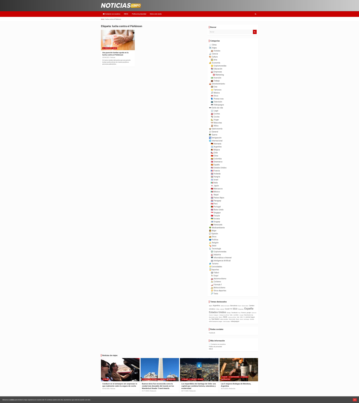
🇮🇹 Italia (214, 183)
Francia (243, 312)
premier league (250, 317)
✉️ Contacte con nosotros (111, 14)
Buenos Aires (245, 305)
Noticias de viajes (110, 355)
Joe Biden (236, 315)
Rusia (237, 319)
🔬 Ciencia (106, 48)
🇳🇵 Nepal (214, 195)
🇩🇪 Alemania (216, 144)
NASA (225, 317)
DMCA (126, 14)
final (239, 312)
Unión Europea (226, 321)
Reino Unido (232, 319)
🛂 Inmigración (215, 138)
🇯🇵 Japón (215, 186)
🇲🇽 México (215, 192)
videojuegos (235, 321)
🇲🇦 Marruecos (217, 189)
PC (244, 317)
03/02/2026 (105, 388)
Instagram (216, 315)
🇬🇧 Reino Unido (217, 210)
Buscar (255, 32)
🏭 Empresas (216, 72)
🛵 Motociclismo (218, 287)
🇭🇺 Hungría (215, 177)
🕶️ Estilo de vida (216, 108)
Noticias (113, 57)
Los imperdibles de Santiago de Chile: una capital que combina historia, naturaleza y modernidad (198, 386)
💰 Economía (214, 63)
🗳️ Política (213, 240)
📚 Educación (216, 69)
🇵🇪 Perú (214, 204)
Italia (231, 315)
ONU (241, 317)
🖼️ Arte (214, 60)
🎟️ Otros (214, 96)
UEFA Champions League (215, 321)
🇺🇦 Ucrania (215, 219)
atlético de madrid (225, 305)
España (248, 308)
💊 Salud (113, 48)
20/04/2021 (105, 57)
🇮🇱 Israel (214, 180)
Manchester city (248, 315)
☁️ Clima (212, 45)
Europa (229, 312)
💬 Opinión (213, 234)
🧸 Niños (214, 126)
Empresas (241, 309)
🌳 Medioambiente (217, 228)
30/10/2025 (224, 388)
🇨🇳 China (214, 156)
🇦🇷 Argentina (216, 147)
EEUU (235, 309)
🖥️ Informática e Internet (221, 257)
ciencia (222, 309)
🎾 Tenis (214, 293)
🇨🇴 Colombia (216, 159)
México (220, 317)
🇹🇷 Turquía (215, 216)
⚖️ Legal (214, 111)
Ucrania (252, 319)
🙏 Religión (213, 243)
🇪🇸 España (215, 165)
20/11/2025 (184, 391)
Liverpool (241, 315)
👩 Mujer (212, 231)
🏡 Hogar (215, 120)
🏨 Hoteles (215, 51)
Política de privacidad (139, 14)
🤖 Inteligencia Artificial (221, 260)
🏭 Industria (216, 254)
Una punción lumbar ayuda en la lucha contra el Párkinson (115, 54)
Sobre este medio (156, 14)
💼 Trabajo (215, 81)
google (249, 312)
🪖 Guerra (213, 135)
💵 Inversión (216, 78)
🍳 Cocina (215, 117)
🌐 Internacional (215, 141)
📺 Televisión (216, 102)
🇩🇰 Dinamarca (216, 162)
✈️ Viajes (213, 48)
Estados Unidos (217, 312)
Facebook (234, 312)
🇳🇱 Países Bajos (217, 198)
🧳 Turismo (213, 263)
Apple (210, 305)
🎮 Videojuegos (217, 105)
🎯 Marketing (218, 75)
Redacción (153, 391)
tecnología (246, 319)
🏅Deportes (214, 269)
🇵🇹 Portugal (216, 207)
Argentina (216, 306)
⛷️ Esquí (214, 275)
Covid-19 (228, 309)
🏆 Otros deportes (218, 290)
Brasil (239, 305)
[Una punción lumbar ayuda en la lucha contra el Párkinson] (118, 40)
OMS (238, 317)
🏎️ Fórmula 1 (216, 284)
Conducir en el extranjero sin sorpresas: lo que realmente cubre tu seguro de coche (119, 385)
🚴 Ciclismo (216, 281)
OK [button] (355, 399)
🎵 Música (215, 93)
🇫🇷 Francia (215, 171)
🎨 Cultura (213, 57)
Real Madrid (215, 319)
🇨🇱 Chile (214, 153)
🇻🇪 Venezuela (216, 225)
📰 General (213, 132)
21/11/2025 (145, 391)
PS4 (210, 319)
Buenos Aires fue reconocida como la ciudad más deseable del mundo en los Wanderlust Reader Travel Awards (158, 386)
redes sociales (224, 319)
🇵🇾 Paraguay (216, 201)
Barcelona (233, 306)
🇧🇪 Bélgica (215, 150)
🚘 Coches (215, 114)
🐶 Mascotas (216, 123)
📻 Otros (212, 237)
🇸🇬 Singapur (216, 213)
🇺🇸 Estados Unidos (218, 168)
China (217, 309)
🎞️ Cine (214, 87)
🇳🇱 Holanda (215, 174)
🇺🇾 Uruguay (215, 222)
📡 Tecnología (215, 248)
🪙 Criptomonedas (218, 66)
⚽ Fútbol (215, 272)
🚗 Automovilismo (218, 278)
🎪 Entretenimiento (217, 84)
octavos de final (232, 317)
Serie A (241, 319)
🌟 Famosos (216, 90)
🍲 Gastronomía (215, 129)
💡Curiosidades (215, 266)
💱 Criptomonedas (218, 251)
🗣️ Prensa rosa (217, 99)
